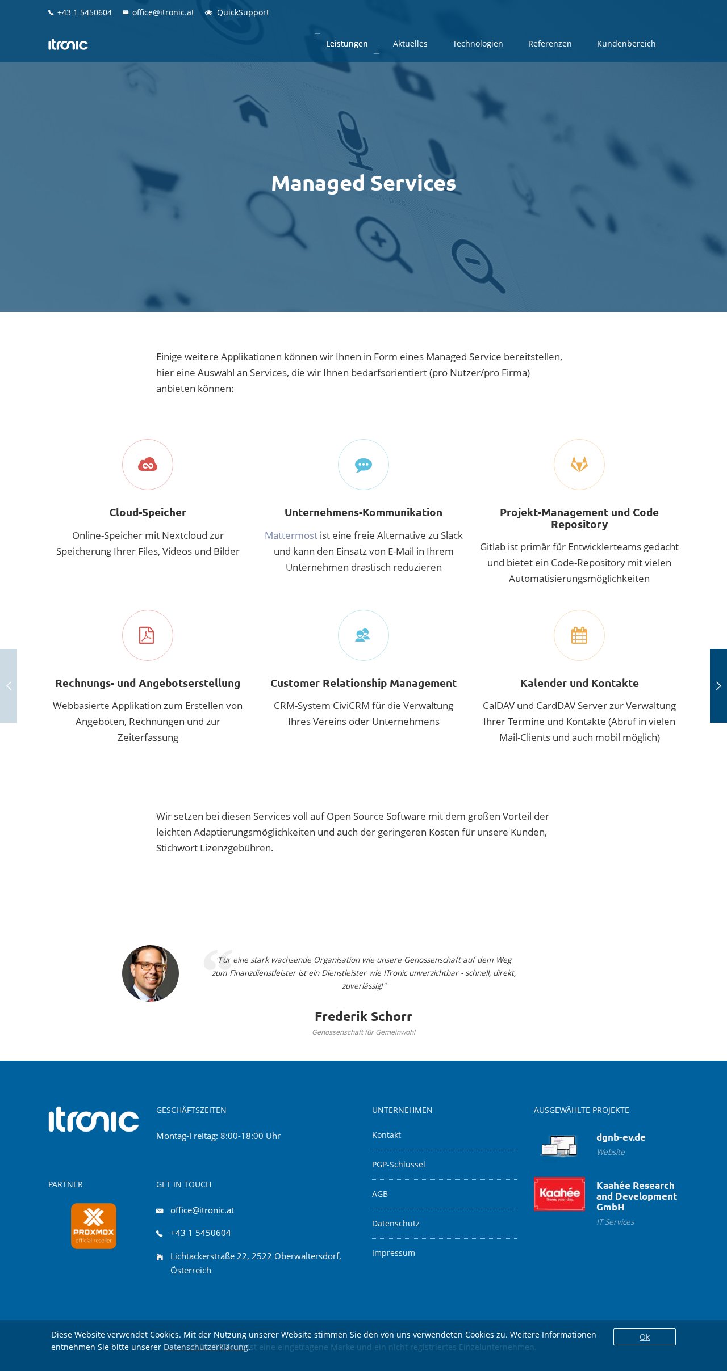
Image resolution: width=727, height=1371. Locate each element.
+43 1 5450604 (200, 1232)
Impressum (393, 1253)
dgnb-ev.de (621, 1137)
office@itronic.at (202, 1210)
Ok (645, 1336)
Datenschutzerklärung (206, 1347)
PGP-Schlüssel (398, 1164)
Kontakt (386, 1135)
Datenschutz (396, 1223)
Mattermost (291, 535)
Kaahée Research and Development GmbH (637, 1196)
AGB (380, 1194)
